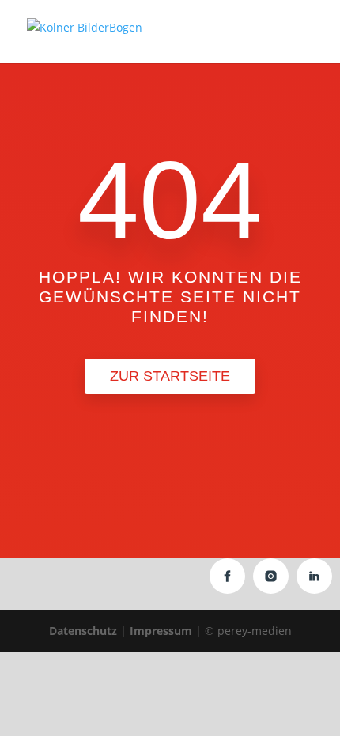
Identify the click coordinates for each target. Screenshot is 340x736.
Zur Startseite (170, 376)
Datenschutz (83, 630)
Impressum (161, 630)
